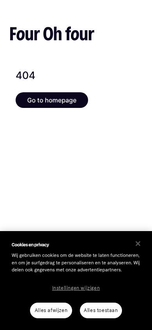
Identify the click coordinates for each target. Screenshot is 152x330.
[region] (76, 280)
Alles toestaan (101, 310)
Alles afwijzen (51, 310)
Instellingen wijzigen (76, 288)
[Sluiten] (138, 243)
